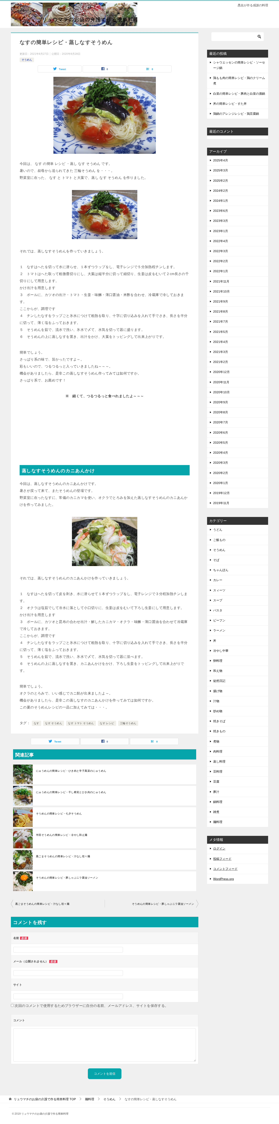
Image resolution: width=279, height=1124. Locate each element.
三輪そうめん (128, 723)
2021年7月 (220, 321)
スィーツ (219, 590)
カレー (217, 580)
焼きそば (219, 721)
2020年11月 (221, 382)
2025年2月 (220, 180)
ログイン (219, 848)
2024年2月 (220, 190)
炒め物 (217, 711)
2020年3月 (220, 462)
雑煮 (216, 812)
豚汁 (216, 792)
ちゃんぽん (220, 570)
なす (36, 723)
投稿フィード (222, 859)
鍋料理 (217, 802)
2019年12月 (221, 493)
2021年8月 (220, 311)
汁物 (216, 701)
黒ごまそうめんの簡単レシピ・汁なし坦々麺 (63, 856)
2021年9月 (220, 301)
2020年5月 (220, 442)
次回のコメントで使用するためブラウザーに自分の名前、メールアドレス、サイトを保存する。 (91, 1006)
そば (216, 560)
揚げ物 (217, 691)
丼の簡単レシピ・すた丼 (230, 103)
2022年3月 (220, 251)
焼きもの (219, 731)
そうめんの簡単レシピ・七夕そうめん (59, 813)
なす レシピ (107, 723)
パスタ (217, 610)
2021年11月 (221, 281)
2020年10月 (221, 392)
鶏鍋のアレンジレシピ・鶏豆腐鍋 (236, 113)
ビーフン (219, 620)
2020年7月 (220, 422)
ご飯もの (219, 540)
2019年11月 (221, 503)
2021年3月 (220, 352)
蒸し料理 (219, 761)
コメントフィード (225, 869)
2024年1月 (220, 200)
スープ (217, 600)
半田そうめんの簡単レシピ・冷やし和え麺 (61, 835)
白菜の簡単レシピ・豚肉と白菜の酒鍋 (239, 93)
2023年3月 (220, 220)
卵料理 (217, 660)
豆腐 (216, 781)
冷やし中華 (220, 650)
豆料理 (217, 771)
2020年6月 (220, 432)
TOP (45, 1099)
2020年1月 (220, 483)
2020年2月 (220, 473)
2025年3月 (220, 170)
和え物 (217, 670)
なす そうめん (53, 723)
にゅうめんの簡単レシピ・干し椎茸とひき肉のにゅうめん (71, 792)
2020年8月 (220, 412)
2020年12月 (221, 372)
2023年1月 (220, 231)
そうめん (27, 59)
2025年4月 (220, 160)
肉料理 (217, 751)
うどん (217, 529)
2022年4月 (220, 241)
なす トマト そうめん (81, 723)
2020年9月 (220, 402)
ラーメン (219, 630)
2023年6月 (220, 210)
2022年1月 (220, 271)
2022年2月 (220, 261)
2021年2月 (220, 362)
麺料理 (217, 822)
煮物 (216, 741)
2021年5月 (220, 332)
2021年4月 (220, 342)
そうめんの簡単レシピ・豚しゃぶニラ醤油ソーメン (67, 877)
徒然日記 (219, 681)
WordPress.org (223, 879)
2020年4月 (220, 452)
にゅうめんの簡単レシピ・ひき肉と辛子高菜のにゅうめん (71, 770)
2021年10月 (221, 291)
